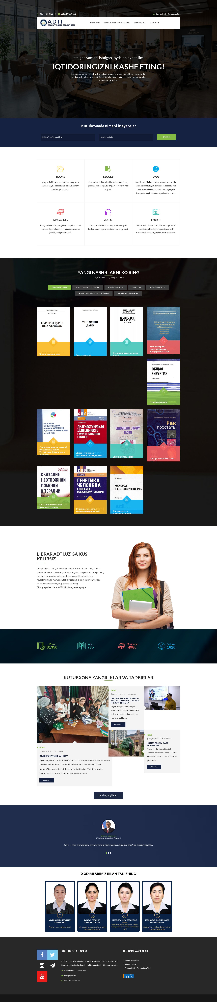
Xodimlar (154, 23)
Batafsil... (47, 780)
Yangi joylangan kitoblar (116, 23)
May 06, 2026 (153, 739)
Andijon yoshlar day (53, 756)
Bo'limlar (95, 23)
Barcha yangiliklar (132, 961)
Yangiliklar (139, 23)
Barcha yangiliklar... (108, 795)
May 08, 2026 (46, 751)
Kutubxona (60, 751)
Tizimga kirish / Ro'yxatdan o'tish (167, 14)
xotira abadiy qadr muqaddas (157, 744)
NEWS (42, 748)
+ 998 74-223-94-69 (72, 981)
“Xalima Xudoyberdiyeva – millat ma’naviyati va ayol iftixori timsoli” (125, 700)
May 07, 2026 (118, 694)
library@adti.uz (68, 14)
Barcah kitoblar (131, 964)
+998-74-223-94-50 (46, 14)
